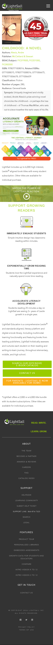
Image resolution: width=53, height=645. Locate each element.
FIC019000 (23, 60)
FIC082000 (7, 64)
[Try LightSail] (36, 41)
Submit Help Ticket (26, 506)
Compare (26, 564)
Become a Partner (26, 456)
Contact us (27, 373)
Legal (26, 523)
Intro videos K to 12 (26, 570)
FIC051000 (34, 60)
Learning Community (26, 500)
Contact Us (26, 593)
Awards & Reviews (26, 462)
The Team (26, 451)
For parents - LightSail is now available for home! (27, 381)
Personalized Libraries (26, 545)
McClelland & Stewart (22, 56)
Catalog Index (26, 478)
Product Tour (26, 539)
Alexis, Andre (17, 52)
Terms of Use (26, 630)
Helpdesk (26, 495)
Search (26, 517)
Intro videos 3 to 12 (27, 575)
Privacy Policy (26, 627)
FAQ (26, 473)
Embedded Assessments (26, 550)
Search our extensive (27, 364)
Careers (26, 467)
